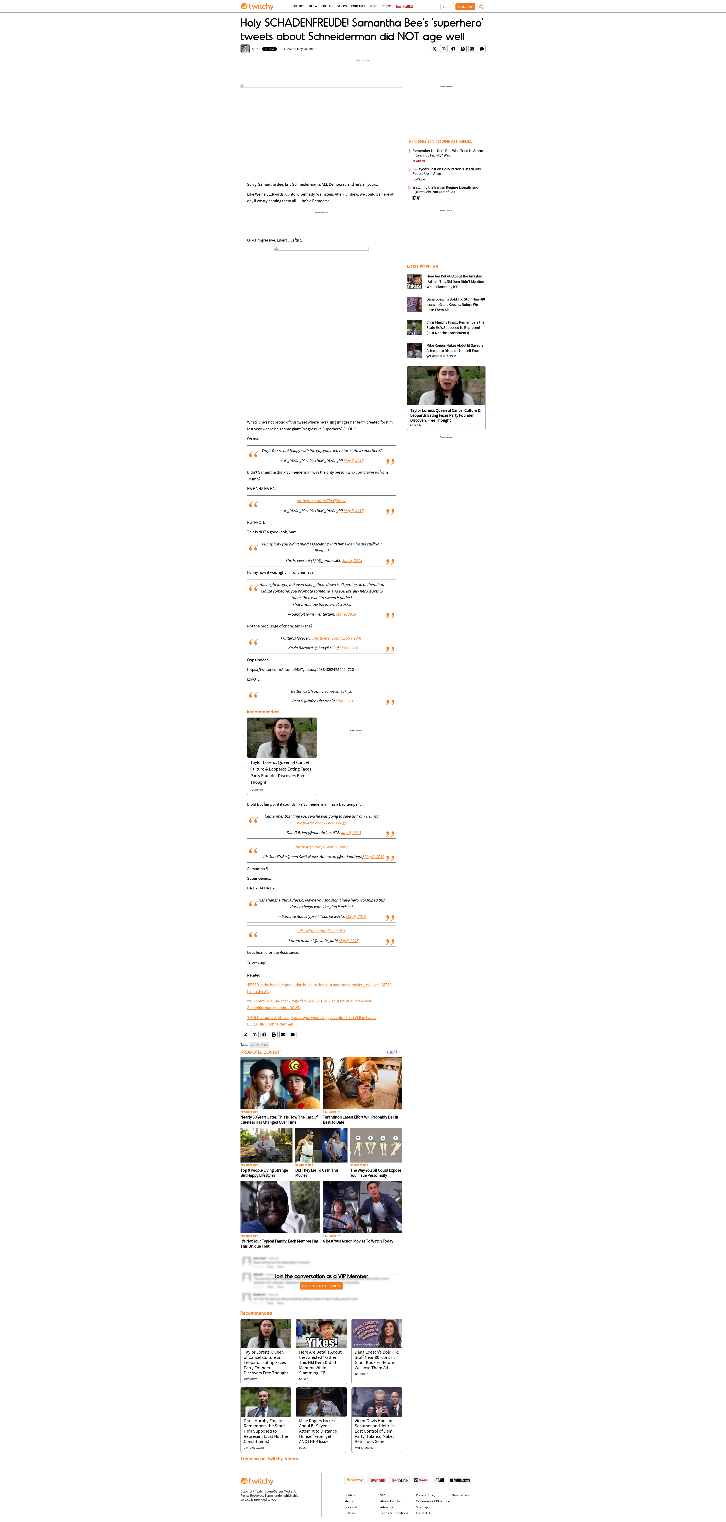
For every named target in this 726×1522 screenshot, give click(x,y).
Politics (298, 6)
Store (373, 6)
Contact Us (424, 1513)
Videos (342, 6)
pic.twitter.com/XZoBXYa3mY (338, 638)
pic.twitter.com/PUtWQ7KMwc (321, 847)
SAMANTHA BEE (259, 1044)
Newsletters (460, 1495)
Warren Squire (364, 1448)
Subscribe (465, 7)
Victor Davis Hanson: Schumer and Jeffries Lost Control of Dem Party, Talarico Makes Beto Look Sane (375, 1431)
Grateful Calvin (254, 1448)
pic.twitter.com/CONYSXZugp (321, 823)
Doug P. (303, 1379)
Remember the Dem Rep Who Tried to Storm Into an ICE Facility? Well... (448, 153)
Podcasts (358, 6)
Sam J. (256, 49)
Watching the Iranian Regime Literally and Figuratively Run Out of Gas (445, 190)
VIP (382, 1495)
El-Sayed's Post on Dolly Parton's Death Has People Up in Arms (447, 171)
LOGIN (447, 7)
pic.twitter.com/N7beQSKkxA (321, 501)
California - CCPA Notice (433, 1501)
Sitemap (422, 1507)
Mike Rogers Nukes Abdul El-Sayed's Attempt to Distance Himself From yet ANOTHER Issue (318, 1431)
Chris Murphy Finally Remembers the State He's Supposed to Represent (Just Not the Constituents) (266, 1431)
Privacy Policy (425, 1495)
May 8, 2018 (353, 461)
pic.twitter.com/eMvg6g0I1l (321, 931)
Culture (327, 6)
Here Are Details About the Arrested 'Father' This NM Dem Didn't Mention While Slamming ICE (320, 1363)
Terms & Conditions (394, 1513)
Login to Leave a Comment (321, 1286)
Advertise (386, 1507)
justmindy (256, 789)
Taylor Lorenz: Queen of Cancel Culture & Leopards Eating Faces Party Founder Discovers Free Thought (266, 1363)
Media (313, 6)
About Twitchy (390, 1501)
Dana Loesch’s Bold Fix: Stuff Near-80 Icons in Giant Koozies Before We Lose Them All (456, 305)
